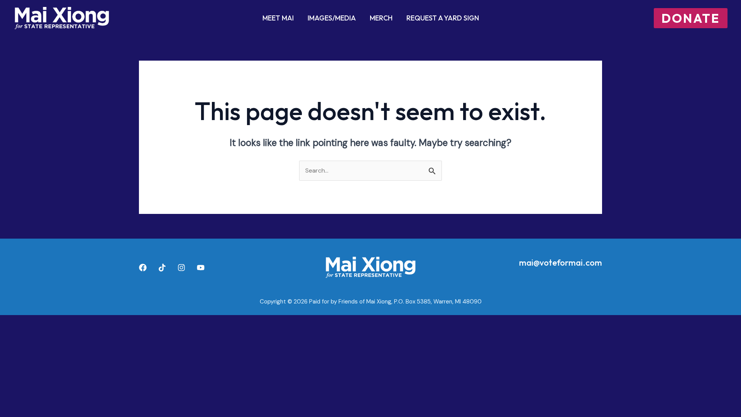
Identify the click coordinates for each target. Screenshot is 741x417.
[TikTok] (162, 267)
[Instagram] (181, 267)
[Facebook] (143, 267)
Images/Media (332, 18)
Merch (381, 18)
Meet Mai (278, 18)
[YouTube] (201, 267)
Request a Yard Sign (442, 18)
